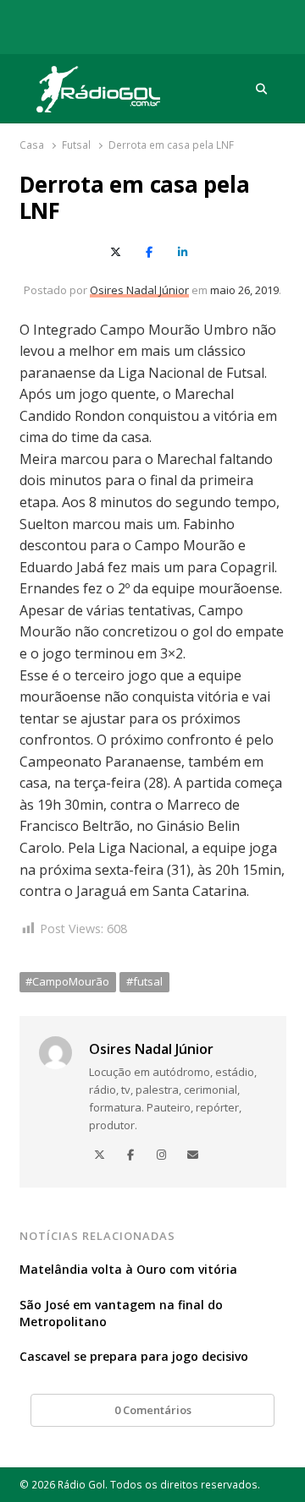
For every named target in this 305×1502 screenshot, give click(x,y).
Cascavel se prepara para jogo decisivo (133, 1356)
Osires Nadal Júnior (139, 290)
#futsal (144, 981)
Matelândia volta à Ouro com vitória (128, 1269)
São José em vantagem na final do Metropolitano (121, 1313)
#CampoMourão (67, 981)
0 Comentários (152, 1409)
